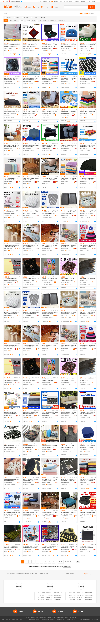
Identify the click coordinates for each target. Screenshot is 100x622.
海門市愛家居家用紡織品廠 (27, 449)
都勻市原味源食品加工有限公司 (91, 597)
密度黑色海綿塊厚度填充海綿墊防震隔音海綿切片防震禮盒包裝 (11, 112)
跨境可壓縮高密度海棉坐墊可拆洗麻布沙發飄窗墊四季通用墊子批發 (68, 179)
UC (75, 619)
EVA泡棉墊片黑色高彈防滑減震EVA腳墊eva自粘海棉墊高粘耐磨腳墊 (87, 413)
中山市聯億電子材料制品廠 (84, 282)
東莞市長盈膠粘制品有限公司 (65, 549)
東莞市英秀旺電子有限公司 (46, 415)
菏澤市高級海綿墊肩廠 (50, 597)
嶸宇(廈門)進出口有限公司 (82, 597)
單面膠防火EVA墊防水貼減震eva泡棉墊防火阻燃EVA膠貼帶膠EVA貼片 (68, 480)
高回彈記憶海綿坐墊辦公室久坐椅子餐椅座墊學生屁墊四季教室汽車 (11, 179)
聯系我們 (69, 617)
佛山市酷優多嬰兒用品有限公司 (65, 115)
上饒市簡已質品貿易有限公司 (46, 181)
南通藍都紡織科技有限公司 (84, 482)
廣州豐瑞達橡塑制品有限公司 (65, 482)
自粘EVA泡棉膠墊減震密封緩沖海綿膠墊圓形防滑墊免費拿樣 (30, 480)
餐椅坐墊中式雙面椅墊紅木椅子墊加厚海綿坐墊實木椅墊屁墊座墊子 (49, 513)
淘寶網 (30, 619)
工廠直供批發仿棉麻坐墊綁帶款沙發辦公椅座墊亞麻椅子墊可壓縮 (68, 246)
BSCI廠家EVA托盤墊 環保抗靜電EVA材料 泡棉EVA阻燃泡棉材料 (68, 212)
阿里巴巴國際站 (12, 619)
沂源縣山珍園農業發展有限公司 (83, 599)
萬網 (72, 619)
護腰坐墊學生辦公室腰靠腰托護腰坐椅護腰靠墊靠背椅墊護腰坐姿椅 (30, 79)
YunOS (64, 619)
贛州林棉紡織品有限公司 (8, 415)
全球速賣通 (26, 619)
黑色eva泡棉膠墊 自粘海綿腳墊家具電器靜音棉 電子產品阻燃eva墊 (88, 79)
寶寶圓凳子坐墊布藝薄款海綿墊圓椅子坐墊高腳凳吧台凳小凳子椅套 (11, 246)
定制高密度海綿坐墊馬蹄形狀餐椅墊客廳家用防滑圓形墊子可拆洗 (49, 446)
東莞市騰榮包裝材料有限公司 (46, 282)
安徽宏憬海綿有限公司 (27, 115)
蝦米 (55, 619)
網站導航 (74, 617)
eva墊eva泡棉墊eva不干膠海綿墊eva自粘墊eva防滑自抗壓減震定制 (68, 446)
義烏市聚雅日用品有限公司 (27, 81)
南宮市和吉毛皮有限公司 (46, 248)
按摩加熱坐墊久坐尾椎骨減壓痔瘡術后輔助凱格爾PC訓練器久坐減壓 (30, 547)
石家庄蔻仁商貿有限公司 (46, 482)
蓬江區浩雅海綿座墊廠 (42, 597)
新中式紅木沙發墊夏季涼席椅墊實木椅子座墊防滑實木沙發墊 (49, 246)
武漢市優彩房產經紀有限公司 (83, 595)
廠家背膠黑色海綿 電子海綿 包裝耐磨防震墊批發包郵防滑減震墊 (12, 513)
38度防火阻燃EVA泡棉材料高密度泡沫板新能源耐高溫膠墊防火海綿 (87, 179)
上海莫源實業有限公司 (65, 215)
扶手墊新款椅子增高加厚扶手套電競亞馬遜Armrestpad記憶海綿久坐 (49, 179)
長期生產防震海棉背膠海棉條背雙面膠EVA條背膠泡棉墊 (87, 279)
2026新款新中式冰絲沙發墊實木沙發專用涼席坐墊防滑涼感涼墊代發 (30, 246)
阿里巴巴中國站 (19, 619)
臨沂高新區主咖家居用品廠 (46, 115)
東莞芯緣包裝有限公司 (84, 181)
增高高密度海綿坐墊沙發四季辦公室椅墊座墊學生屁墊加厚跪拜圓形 (30, 513)
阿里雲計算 (59, 619)
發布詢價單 (86, 573)
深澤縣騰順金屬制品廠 (73, 597)
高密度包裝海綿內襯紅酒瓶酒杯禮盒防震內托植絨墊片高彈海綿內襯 (30, 45)
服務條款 (53, 617)
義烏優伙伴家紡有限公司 (46, 48)
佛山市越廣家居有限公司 (84, 449)
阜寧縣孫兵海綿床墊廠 (58, 595)
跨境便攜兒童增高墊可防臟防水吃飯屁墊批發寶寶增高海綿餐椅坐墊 (68, 112)
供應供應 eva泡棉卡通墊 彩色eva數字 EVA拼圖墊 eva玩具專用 (49, 279)
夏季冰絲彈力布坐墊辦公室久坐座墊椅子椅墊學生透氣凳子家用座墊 (49, 480)
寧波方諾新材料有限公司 (46, 549)
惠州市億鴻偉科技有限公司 (8, 516)
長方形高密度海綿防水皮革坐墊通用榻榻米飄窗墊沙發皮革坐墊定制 (87, 146)
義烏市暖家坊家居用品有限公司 (8, 248)
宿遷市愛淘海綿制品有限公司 (27, 415)
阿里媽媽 (52, 619)
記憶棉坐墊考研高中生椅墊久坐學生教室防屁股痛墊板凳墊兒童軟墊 (11, 413)
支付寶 (78, 619)
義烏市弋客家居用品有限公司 (65, 282)
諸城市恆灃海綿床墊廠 (50, 599)
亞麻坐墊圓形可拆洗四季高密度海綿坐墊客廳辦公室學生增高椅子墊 (11, 146)
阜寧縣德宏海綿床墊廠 (50, 595)
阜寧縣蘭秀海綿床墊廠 (58, 597)
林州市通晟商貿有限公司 (65, 516)
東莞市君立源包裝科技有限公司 (84, 81)
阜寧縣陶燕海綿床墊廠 (58, 599)
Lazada (96, 619)
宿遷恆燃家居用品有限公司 (46, 148)
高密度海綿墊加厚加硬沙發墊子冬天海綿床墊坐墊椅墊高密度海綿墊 (11, 279)
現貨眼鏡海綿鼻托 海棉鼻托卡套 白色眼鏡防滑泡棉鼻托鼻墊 (12, 480)
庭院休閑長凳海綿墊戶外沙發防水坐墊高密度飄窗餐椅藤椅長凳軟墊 (68, 413)
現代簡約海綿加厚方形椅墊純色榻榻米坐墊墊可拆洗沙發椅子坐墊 (87, 112)
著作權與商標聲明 (42, 617)
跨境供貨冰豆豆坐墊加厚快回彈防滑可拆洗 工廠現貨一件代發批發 (30, 212)
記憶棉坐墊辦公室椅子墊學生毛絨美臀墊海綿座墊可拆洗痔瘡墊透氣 (49, 45)
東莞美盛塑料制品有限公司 (8, 81)
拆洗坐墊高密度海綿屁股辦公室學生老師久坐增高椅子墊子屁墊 (68, 513)
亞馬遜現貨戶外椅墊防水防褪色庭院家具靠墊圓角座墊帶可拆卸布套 (87, 446)
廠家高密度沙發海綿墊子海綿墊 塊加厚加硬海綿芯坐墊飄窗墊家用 (87, 45)
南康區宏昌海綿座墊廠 (42, 599)
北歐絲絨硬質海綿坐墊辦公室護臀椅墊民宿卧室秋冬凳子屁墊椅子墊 (11, 547)
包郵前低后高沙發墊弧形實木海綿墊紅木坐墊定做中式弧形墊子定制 (49, 112)
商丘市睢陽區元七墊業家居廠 (65, 181)
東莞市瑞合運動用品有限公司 (27, 148)
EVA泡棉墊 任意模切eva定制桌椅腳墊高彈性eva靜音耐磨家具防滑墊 (50, 212)
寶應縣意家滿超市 (89, 593)
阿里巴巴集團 (5, 619)
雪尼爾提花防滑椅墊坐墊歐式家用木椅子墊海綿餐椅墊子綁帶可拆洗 (30, 446)
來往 (81, 619)
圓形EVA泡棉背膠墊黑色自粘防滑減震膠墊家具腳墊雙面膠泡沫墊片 (11, 446)
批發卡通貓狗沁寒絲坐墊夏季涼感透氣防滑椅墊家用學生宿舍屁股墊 (87, 212)
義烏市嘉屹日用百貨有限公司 (8, 181)
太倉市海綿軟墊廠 (58, 593)
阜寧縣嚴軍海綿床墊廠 (42, 595)
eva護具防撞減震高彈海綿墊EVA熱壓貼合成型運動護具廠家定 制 (68, 146)
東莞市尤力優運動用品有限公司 (65, 48)
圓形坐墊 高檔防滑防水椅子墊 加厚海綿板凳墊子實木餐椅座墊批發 (31, 179)
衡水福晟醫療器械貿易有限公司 (84, 549)
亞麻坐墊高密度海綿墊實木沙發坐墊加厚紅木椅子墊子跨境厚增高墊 (87, 480)
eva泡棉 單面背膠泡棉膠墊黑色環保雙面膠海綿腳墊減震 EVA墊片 (69, 547)
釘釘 (84, 619)
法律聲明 (49, 617)
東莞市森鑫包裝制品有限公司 (27, 48)
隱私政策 (58, 617)
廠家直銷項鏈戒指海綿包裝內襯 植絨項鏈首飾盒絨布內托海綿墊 (31, 279)
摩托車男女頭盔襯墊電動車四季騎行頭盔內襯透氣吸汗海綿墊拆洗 (11, 79)
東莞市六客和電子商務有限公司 (75, 595)
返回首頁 (61, 566)
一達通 (92, 619)
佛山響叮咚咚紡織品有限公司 (46, 449)
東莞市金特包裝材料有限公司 (84, 516)
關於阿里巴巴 (64, 617)
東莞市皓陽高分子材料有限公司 (8, 482)
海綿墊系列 (72, 573)
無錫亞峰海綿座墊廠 (50, 593)
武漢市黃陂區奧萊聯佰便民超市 (91, 595)
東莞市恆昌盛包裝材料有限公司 (46, 81)
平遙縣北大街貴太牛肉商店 (82, 593)
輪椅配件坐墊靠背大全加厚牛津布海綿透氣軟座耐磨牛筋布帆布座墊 (87, 547)
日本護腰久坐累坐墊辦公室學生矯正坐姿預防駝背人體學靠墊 (11, 212)
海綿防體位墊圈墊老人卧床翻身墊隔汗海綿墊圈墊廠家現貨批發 (87, 246)
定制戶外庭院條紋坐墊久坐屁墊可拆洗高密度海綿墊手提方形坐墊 (68, 79)
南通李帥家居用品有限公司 (65, 248)
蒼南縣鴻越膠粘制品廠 (27, 482)
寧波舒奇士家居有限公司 (84, 215)
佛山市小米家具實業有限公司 (65, 415)
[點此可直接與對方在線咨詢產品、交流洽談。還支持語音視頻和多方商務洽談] (19, 54)
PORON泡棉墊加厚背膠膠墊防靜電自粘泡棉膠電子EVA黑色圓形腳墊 (50, 413)
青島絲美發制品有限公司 (74, 599)
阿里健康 (88, 619)
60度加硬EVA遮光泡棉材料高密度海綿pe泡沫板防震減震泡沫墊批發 (87, 513)
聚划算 (37, 619)
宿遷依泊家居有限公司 (8, 148)
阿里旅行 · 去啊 (45, 619)
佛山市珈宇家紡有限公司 (65, 81)
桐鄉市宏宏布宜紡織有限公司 (27, 181)
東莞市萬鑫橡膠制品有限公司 (8, 449)
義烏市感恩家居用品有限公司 (27, 215)
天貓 (34, 619)
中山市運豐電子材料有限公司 (46, 215)
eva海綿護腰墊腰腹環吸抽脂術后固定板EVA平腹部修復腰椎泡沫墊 (31, 146)
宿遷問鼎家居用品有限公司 (8, 282)
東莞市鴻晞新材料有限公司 (65, 148)
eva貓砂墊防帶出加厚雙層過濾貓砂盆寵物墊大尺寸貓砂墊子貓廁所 (50, 547)
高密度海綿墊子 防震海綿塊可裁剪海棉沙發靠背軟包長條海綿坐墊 (12, 45)
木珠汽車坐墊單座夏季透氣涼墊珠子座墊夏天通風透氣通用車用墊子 (68, 279)
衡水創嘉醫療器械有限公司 (84, 248)
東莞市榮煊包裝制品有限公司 (27, 282)
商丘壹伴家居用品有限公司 (27, 516)
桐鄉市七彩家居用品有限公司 (46, 516)
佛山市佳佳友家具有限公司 (8, 48)
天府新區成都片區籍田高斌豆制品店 (76, 593)
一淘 (40, 619)
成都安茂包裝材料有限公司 (8, 115)
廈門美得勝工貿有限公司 (27, 549)
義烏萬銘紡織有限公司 (8, 549)
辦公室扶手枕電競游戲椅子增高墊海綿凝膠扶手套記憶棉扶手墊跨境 (49, 146)
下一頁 (60, 562)
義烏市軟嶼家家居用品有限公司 (27, 248)
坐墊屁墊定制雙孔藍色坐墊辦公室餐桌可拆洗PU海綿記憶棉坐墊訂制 (68, 45)
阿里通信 (69, 619)
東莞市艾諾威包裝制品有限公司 (65, 449)
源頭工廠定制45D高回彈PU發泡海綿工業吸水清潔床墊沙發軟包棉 (30, 112)
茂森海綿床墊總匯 (41, 593)
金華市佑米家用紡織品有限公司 (84, 115)
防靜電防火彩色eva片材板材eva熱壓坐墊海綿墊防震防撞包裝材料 (50, 79)
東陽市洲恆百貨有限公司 (8, 215)
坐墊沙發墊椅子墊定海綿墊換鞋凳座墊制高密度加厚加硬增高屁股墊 (30, 413)
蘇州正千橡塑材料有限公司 (84, 415)
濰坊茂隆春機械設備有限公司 (91, 599)
